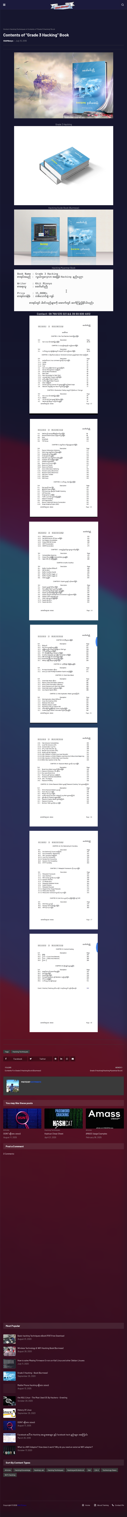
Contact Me (119, 1505)
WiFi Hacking (10, 1475)
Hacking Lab (39, 1470)
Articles (8, 1470)
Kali (89, 1470)
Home (5, 29)
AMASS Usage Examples (96, 1133)
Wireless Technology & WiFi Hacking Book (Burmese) (40, 1348)
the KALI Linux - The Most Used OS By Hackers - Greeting (42, 1397)
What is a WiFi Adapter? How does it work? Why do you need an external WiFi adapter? (55, 1447)
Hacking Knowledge (22, 1470)
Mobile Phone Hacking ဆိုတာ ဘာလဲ (33, 1385)
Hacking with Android (75, 1470)
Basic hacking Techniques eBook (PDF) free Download (41, 1336)
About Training (103, 1505)
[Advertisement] (63, 1248)
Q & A (97, 1470)
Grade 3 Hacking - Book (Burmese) (33, 1373)
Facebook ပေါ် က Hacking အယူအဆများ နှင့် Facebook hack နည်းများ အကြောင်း (53, 1434)
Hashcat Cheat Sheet (53, 1133)
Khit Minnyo (21, 1505)
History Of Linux (24, 1410)
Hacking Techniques (18, 29)
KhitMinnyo (8, 41)
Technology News (109, 1470)
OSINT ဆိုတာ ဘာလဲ (12, 1133)
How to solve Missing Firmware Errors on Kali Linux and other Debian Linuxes (51, 1360)
